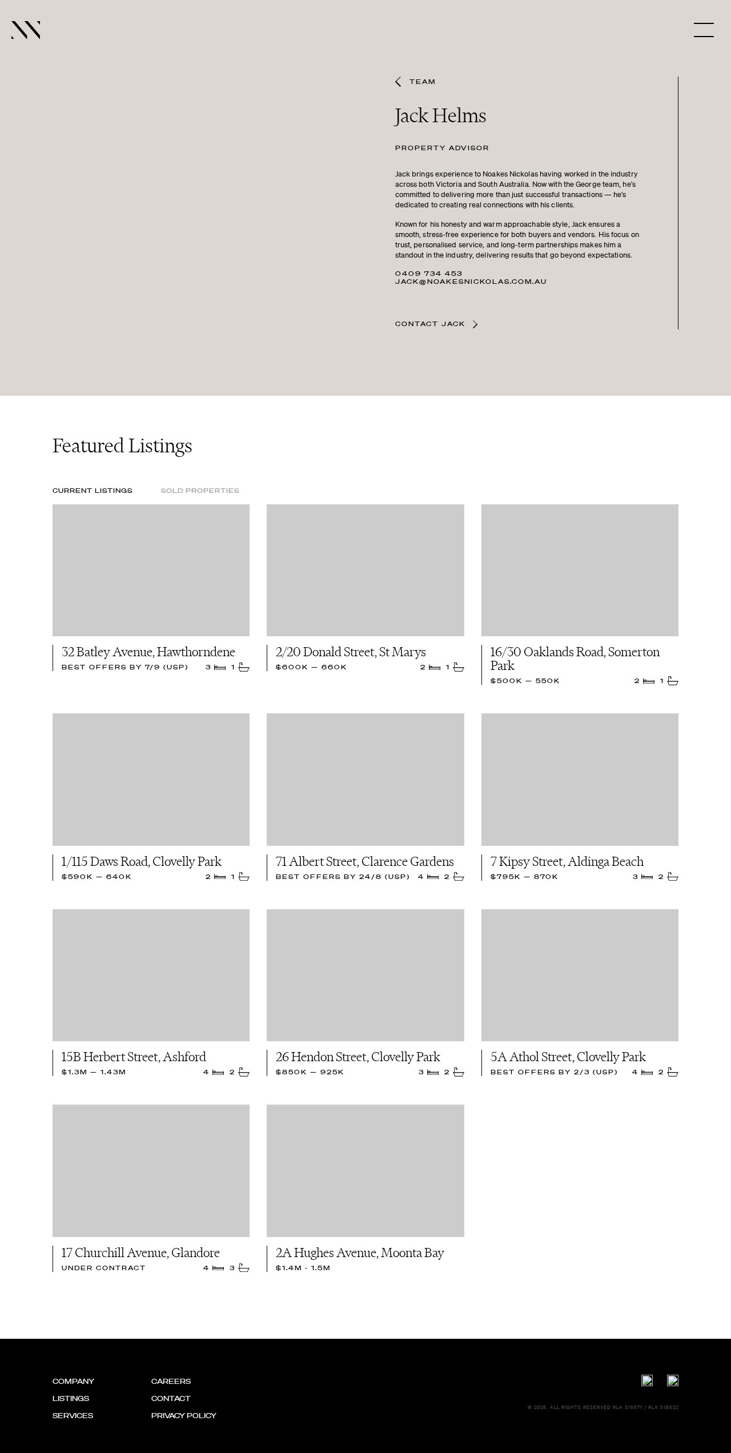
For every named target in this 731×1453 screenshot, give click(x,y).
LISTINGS (71, 1398)
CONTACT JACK (431, 324)
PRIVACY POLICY (183, 1415)
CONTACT (171, 1398)
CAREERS (171, 1381)
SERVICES (73, 1415)
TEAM (422, 81)
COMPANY (73, 1381)
